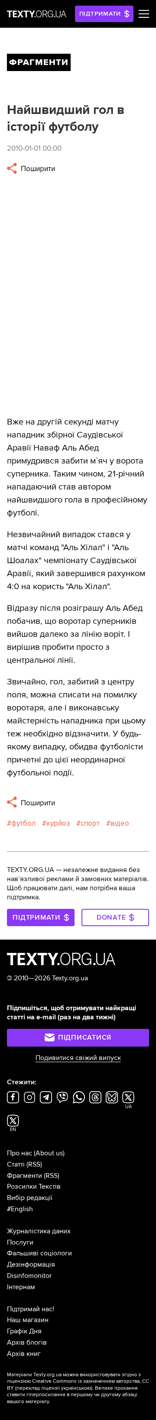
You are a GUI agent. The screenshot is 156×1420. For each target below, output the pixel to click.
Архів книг (24, 1353)
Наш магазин (28, 1320)
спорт (90, 823)
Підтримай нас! (30, 1309)
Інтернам (21, 1287)
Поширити (37, 168)
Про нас (19, 1153)
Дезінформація (31, 1264)
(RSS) (34, 1164)
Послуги (20, 1242)
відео (119, 823)
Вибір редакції (29, 1197)
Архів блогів (27, 1342)
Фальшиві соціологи (39, 1253)
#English (20, 1209)
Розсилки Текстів (34, 1186)
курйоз (58, 823)
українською (76, 1388)
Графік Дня (24, 1331)
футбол (23, 823)
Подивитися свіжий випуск (78, 1058)
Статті (16, 1164)
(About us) (49, 1153)
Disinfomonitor (29, 1275)
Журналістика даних (39, 1231)
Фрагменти (24, 1175)
